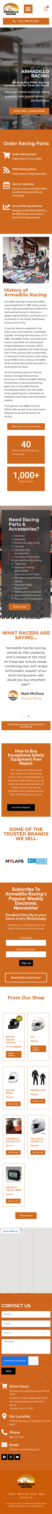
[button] (28, 9)
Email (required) (26, 949)
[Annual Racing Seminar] (6, 207)
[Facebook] (4, 1457)
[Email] (4, 1445)
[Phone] (4, 1432)
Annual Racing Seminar (27, 205)
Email (13, 1445)
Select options (11, 1054)
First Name (26, 938)
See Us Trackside (23, 184)
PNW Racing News (24, 169)
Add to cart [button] (13, 1104)
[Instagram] (11, 1457)
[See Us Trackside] (6, 185)
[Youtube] (17, 1457)
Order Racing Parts (24, 154)
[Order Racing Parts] (6, 155)
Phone (14, 1432)
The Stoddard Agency (34, 1506)
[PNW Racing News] (6, 170)
